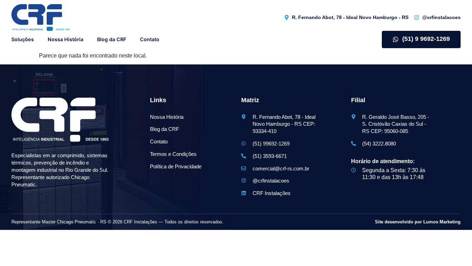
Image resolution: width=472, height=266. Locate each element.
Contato (149, 39)
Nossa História (65, 39)
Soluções (22, 39)
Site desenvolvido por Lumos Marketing (418, 221)
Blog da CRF (111, 39)
